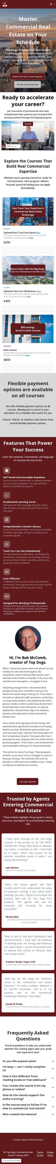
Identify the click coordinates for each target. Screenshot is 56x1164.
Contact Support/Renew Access (28, 1139)
